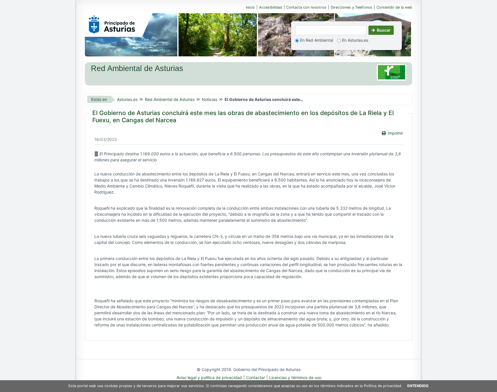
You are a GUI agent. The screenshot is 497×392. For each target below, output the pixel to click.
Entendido (418, 386)
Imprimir (395, 133)
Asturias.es (127, 99)
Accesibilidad (270, 7)
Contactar (255, 377)
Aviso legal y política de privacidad (209, 377)
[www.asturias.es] (112, 23)
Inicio (250, 7)
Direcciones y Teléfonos (351, 7)
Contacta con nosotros (306, 7)
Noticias (209, 99)
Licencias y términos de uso (295, 377)
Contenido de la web (394, 7)
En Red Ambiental (316, 40)
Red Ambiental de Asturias (169, 99)
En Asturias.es (354, 40)
